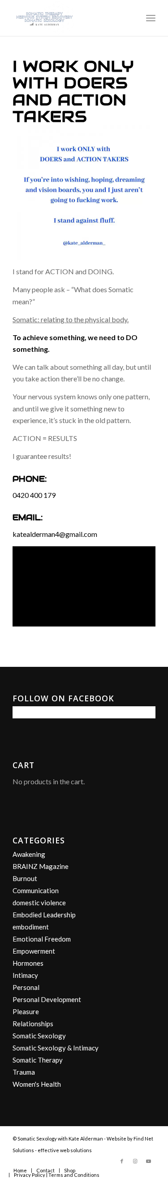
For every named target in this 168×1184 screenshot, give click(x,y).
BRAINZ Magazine (41, 866)
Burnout (25, 878)
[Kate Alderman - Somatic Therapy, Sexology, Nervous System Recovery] (70, 18)
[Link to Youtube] (148, 1161)
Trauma (24, 1072)
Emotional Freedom (42, 939)
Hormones (28, 963)
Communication (36, 890)
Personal (26, 987)
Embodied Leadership (44, 915)
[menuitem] (150, 18)
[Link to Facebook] (122, 1161)
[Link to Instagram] (135, 1161)
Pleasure (26, 1011)
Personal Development (47, 999)
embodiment (31, 927)
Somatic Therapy (38, 1060)
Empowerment (34, 951)
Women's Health (37, 1084)
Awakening (29, 854)
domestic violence (39, 903)
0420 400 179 (34, 495)
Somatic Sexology (39, 1036)
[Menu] (150, 18)
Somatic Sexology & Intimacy (56, 1048)
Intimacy (25, 975)
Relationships (33, 1024)
